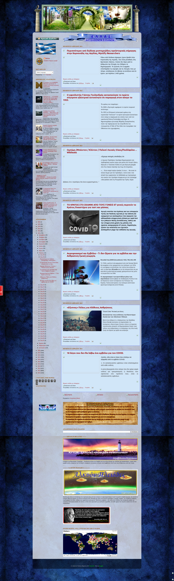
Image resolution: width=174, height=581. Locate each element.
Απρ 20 (42, 302)
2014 (39, 364)
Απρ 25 (42, 291)
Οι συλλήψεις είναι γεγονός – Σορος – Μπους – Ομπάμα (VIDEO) (51, 164)
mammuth (91, 566)
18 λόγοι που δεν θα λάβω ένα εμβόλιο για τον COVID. (95, 353)
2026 (39, 222)
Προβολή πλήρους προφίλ (50, 60)
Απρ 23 (42, 296)
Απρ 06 (42, 329)
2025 (39, 224)
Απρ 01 (42, 340)
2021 (39, 233)
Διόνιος (48, 58)
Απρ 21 (42, 300)
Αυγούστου (42, 244)
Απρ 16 (42, 311)
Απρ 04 (42, 333)
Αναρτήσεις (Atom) (75, 398)
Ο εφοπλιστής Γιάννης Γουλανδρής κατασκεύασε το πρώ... (49, 263)
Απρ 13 (42, 316)
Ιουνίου (41, 248)
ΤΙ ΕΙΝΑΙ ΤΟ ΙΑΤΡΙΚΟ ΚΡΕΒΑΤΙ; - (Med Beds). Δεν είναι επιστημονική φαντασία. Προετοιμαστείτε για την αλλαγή (51, 114)
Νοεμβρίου (42, 237)
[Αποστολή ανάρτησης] (92, 83)
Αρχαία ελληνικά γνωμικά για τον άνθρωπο (50, 126)
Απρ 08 (42, 325)
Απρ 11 (42, 320)
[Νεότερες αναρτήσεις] (67, 395)
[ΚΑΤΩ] (173, 580)
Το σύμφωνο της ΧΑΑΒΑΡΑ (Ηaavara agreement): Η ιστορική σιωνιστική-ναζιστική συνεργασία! (51, 84)
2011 (39, 370)
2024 (39, 226)
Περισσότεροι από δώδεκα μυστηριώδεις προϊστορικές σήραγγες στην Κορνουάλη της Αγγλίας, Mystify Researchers (101, 52)
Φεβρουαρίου (42, 345)
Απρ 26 (42, 289)
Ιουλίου (41, 246)
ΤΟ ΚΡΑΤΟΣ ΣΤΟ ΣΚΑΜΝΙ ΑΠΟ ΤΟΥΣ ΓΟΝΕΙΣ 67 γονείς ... (48, 270)
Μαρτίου (41, 343)
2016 (39, 359)
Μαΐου (41, 250)
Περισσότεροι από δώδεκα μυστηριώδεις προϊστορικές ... (48, 259)
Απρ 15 (42, 313)
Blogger (101, 566)
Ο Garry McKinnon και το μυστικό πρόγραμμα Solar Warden (50, 151)
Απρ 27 (42, 287)
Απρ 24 (42, 293)
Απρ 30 (42, 255)
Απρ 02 (42, 338)
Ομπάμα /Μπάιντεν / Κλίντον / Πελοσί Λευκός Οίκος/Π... (48, 267)
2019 (39, 352)
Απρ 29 (42, 257)
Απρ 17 (42, 309)
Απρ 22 (42, 298)
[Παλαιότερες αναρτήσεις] (132, 395)
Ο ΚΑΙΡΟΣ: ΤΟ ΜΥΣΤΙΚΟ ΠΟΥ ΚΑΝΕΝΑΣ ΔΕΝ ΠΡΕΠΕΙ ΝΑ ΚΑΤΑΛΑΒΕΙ (50, 138)
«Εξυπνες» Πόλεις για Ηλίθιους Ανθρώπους (89, 307)
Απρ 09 (42, 322)
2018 (39, 355)
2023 (39, 228)
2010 (39, 373)
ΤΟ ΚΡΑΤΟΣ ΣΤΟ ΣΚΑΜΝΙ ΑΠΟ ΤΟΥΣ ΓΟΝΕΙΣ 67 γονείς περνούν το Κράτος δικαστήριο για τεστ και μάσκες (101, 206)
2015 (39, 361)
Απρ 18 (42, 307)
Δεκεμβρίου (42, 235)
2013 (39, 366)
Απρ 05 (42, 331)
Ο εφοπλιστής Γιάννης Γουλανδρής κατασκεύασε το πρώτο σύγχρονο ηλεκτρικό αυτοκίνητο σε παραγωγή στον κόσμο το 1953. (97, 97)
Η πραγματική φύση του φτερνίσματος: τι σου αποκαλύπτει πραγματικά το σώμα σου (50, 190)
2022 (39, 231)
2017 (39, 357)
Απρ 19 (42, 304)
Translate (48, 74)
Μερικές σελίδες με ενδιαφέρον (71, 79)
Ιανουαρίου (42, 347)
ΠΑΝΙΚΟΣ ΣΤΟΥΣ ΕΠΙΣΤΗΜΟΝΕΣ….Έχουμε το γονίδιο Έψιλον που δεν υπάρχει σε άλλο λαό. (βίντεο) (46, 177)
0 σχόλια (87, 83)
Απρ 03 (42, 336)
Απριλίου (41, 253)
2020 (39, 350)
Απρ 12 (42, 318)
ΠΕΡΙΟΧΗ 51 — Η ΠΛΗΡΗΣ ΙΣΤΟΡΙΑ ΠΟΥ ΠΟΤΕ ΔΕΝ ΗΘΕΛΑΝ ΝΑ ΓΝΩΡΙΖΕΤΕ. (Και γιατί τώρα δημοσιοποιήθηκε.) (50, 99)
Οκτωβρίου (42, 239)
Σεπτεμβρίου (42, 241)
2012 (39, 368)
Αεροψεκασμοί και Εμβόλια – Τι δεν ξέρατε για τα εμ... (49, 274)
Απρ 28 (42, 285)
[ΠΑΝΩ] (173, 573)
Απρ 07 (42, 327)
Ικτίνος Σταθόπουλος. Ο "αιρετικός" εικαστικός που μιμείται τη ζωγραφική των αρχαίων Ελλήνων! (50, 205)
